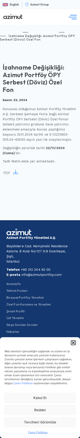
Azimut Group (39, 4)
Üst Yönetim (15, 318)
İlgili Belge (11, 172)
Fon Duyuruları (43, 32)
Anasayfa (10, 32)
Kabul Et (40, 398)
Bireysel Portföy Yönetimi (25, 298)
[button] (73, 343)
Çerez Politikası (23, 383)
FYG (70, 32)
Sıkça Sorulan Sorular (22, 325)
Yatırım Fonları (17, 291)
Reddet (40, 410)
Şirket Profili (15, 311)
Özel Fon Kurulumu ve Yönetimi (28, 304)
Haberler (12, 332)
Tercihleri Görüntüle (40, 422)
